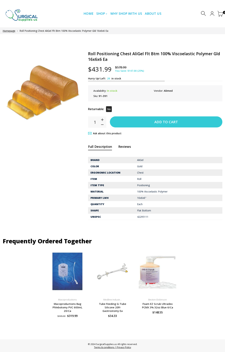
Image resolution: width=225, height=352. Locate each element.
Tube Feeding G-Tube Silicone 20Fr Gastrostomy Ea (112, 307)
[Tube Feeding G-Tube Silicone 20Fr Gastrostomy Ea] (112, 271)
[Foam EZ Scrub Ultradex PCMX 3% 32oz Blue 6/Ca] (157, 271)
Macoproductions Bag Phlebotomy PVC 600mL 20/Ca (67, 307)
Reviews (124, 146)
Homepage (9, 30)
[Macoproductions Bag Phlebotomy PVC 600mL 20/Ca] (67, 271)
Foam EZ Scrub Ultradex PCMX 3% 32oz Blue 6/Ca (157, 305)
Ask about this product (107, 133)
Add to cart (166, 122)
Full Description (100, 146)
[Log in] (212, 13)
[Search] (204, 13)
